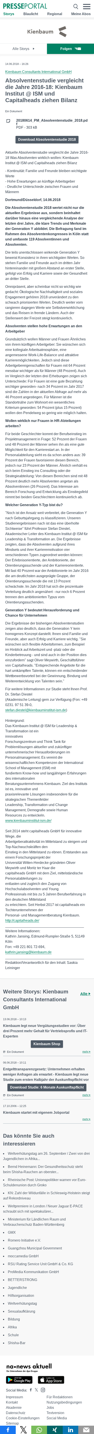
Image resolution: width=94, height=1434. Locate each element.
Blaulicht (30, 14)
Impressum (14, 1397)
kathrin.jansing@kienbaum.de (28, 952)
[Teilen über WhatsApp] (39, 1430)
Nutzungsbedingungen (64, 1402)
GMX (12, 1232)
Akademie (14, 1407)
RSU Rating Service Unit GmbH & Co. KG (40, 1264)
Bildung (14, 1319)
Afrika (12, 1327)
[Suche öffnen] (75, 7)
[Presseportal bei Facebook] (29, 1390)
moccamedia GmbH (23, 1256)
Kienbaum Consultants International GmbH (38, 72)
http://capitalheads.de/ (22, 920)
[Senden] (86, 1430)
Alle (84, 994)
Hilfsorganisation (21, 1295)
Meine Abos (81, 14)
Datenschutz (15, 1413)
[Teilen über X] (23, 1430)
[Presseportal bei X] (35, 1390)
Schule (13, 1335)
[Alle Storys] (47, 39)
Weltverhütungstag (22, 1303)
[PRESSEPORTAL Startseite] (25, 6)
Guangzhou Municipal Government (35, 1248)
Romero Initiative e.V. (24, 1240)
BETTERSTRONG (22, 1280)
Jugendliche (17, 1288)
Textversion (55, 1413)
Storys (8, 14)
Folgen (66, 49)
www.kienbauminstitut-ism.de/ (28, 820)
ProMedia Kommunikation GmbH (33, 1272)
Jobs (50, 1407)
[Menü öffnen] (87, 7)
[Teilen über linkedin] (70, 1430)
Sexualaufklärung (21, 1311)
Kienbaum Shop (46, 1044)
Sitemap (12, 1423)
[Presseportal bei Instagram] (41, 1389)
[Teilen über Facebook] (8, 1430)
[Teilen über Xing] (55, 1430)
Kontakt (12, 1402)
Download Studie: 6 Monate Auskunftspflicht (47, 1087)
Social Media (57, 1418)
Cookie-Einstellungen (23, 1418)
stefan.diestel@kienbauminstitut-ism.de (35, 710)
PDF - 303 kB (52, 124)
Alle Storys (21, 49)
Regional (54, 14)
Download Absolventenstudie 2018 (47, 139)
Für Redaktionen (60, 1397)
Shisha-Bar (16, 1343)
